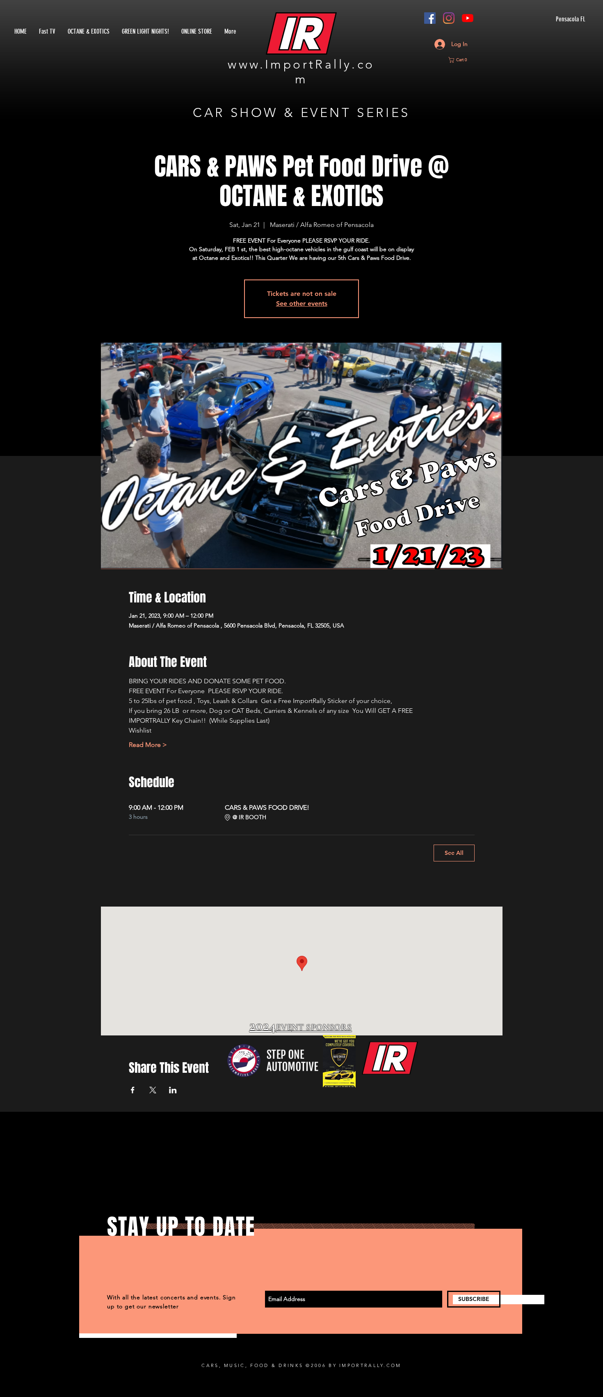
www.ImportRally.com (301, 72)
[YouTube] (467, 18)
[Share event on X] (153, 1090)
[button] (460, 60)
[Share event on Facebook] (133, 1090)
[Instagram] (449, 18)
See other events (301, 303)
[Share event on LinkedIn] (173, 1090)
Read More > (148, 745)
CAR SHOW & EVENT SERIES (301, 112)
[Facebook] (430, 18)
